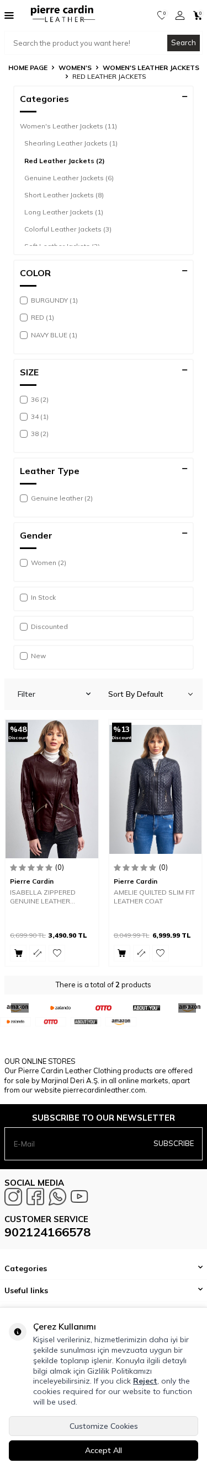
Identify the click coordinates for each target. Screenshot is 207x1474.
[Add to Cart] (18, 953)
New (38, 656)
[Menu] (9, 15)
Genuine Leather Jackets (69, 178)
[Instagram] (13, 1197)
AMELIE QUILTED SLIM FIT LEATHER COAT (154, 896)
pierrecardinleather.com (104, 1089)
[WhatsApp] (57, 1197)
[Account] (180, 15)
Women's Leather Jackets (151, 67)
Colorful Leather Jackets (68, 229)
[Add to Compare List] (37, 953)
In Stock (43, 597)
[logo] (59, 15)
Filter (26, 694)
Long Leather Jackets (63, 212)
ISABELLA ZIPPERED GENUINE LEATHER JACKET (43, 896)
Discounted (49, 626)
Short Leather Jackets (64, 195)
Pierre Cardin (32, 881)
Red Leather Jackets (64, 161)
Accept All (103, 1450)
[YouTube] (79, 1197)
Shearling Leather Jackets (71, 143)
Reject (145, 1381)
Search (183, 42)
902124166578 (47, 1232)
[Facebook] (35, 1197)
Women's (75, 67)
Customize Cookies (104, 1426)
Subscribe (173, 1143)
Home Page (27, 67)
